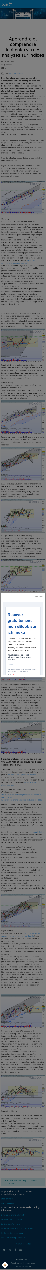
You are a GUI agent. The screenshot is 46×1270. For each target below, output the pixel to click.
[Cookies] (5, 1265)
